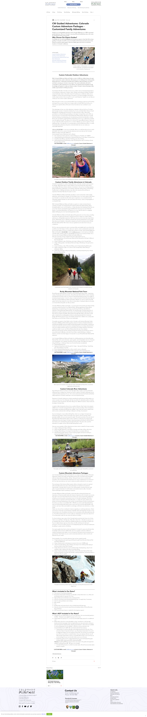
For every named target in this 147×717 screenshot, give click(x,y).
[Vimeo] (31, 706)
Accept (49, 714)
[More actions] (94, 20)
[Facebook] (22, 706)
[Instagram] (19, 706)
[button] (81, 1)
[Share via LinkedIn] (58, 657)
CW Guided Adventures (56, 653)
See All (99, 667)
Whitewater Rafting (76, 12)
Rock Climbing (85, 12)
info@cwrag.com (74, 693)
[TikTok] (28, 706)
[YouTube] (25, 706)
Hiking (53, 12)
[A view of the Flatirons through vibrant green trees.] (55, 674)
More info (44, 714)
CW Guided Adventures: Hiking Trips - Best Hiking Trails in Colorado (54, 682)
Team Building (67, 12)
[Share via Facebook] (52, 657)
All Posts (48, 12)
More (91, 12)
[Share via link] (61, 657)
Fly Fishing (59, 12)
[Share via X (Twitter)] (55, 657)
